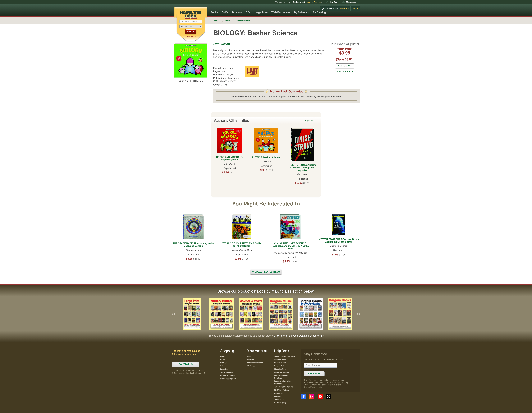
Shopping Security (281, 369)
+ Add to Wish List (344, 71)
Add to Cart (344, 66)
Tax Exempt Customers (283, 387)
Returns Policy (280, 362)
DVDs (225, 12)
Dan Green (221, 44)
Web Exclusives (280, 12)
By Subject (300, 12)
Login (309, 2)
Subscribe (314, 374)
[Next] (358, 314)
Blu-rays (237, 12)
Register (317, 2)
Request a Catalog (281, 372)
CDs (248, 12)
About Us (277, 396)
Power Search (191, 36)
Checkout (355, 8)
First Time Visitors (281, 390)
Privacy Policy (309, 383)
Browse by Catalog (227, 375)
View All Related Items (266, 272)
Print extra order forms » (185, 354)
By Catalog (319, 12)
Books (214, 12)
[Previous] (173, 314)
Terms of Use (324, 383)
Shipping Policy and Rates (284, 356)
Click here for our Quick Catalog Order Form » (299, 336)
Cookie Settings (280, 403)
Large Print (261, 12)
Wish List (251, 366)
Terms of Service (310, 387)
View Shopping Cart (228, 378)
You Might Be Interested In (266, 204)
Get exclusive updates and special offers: (324, 359)
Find (189, 32)
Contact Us (278, 393)
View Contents (337, 8)
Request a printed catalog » (187, 351)
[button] (350, 2)
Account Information (255, 362)
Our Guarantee (280, 359)
